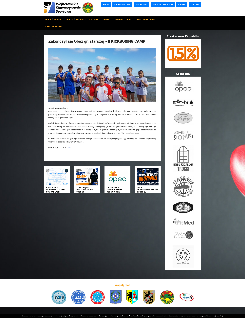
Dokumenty (141, 5)
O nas (106, 5)
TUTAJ (69, 147)
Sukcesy (58, 19)
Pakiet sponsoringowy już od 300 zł (147, 190)
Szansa (118, 19)
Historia (93, 19)
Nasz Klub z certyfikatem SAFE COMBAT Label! (56, 190)
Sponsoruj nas (122, 5)
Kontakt (195, 5)
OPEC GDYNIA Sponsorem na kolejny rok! (114, 190)
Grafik (69, 19)
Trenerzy (81, 19)
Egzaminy (106, 19)
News (48, 19)
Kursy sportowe (54, 26)
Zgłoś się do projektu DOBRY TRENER (84, 190)
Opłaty (181, 5)
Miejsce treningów (163, 5)
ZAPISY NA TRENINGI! (146, 19)
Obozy (129, 19)
